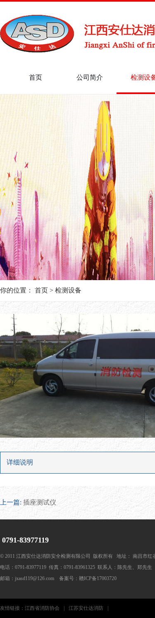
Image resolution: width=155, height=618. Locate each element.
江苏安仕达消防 (88, 608)
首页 (35, 77)
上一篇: (28, 502)
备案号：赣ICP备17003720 (88, 578)
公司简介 (89, 77)
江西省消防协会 (44, 608)
